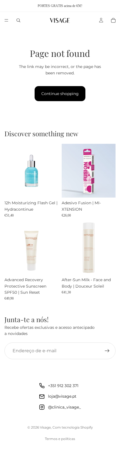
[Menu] (6, 20)
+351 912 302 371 (63, 385)
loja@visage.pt (62, 396)
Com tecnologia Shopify (72, 427)
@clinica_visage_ (64, 407)
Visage (45, 427)
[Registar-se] (107, 351)
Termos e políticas (60, 439)
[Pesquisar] (18, 20)
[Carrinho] (113, 20)
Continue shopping (60, 93)
